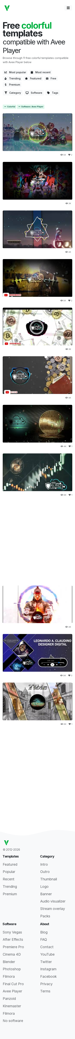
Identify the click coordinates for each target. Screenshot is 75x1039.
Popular (9, 871)
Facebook (48, 976)
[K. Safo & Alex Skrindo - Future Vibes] (37, 472)
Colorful (11, 107)
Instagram (48, 969)
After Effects (13, 939)
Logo (44, 886)
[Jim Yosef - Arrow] (37, 132)
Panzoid (9, 998)
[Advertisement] (37, 539)
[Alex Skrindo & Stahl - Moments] (37, 278)
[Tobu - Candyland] (37, 424)
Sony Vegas (12, 932)
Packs (45, 916)
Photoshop (12, 969)
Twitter (46, 962)
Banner (46, 894)
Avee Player (12, 991)
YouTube (47, 954)
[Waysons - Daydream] (37, 604)
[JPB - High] (37, 326)
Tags (54, 92)
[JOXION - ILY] (37, 229)
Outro (45, 871)
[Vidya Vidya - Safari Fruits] (37, 701)
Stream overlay (52, 908)
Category (14, 92)
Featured (34, 78)
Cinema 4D (12, 954)
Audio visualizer (53, 901)
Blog (44, 932)
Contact (47, 947)
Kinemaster (12, 1006)
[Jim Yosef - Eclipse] (37, 181)
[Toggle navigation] (68, 8)
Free (52, 78)
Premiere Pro (13, 947)
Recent (8, 879)
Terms (45, 991)
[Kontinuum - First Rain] (37, 375)
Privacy (46, 984)
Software (35, 92)
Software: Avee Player (32, 107)
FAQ (43, 939)
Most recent (42, 72)
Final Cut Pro (13, 984)
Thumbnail (48, 879)
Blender (9, 962)
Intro (44, 864)
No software (13, 1021)
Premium (13, 84)
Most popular (16, 72)
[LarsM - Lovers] (37, 653)
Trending (14, 78)
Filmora (9, 976)
